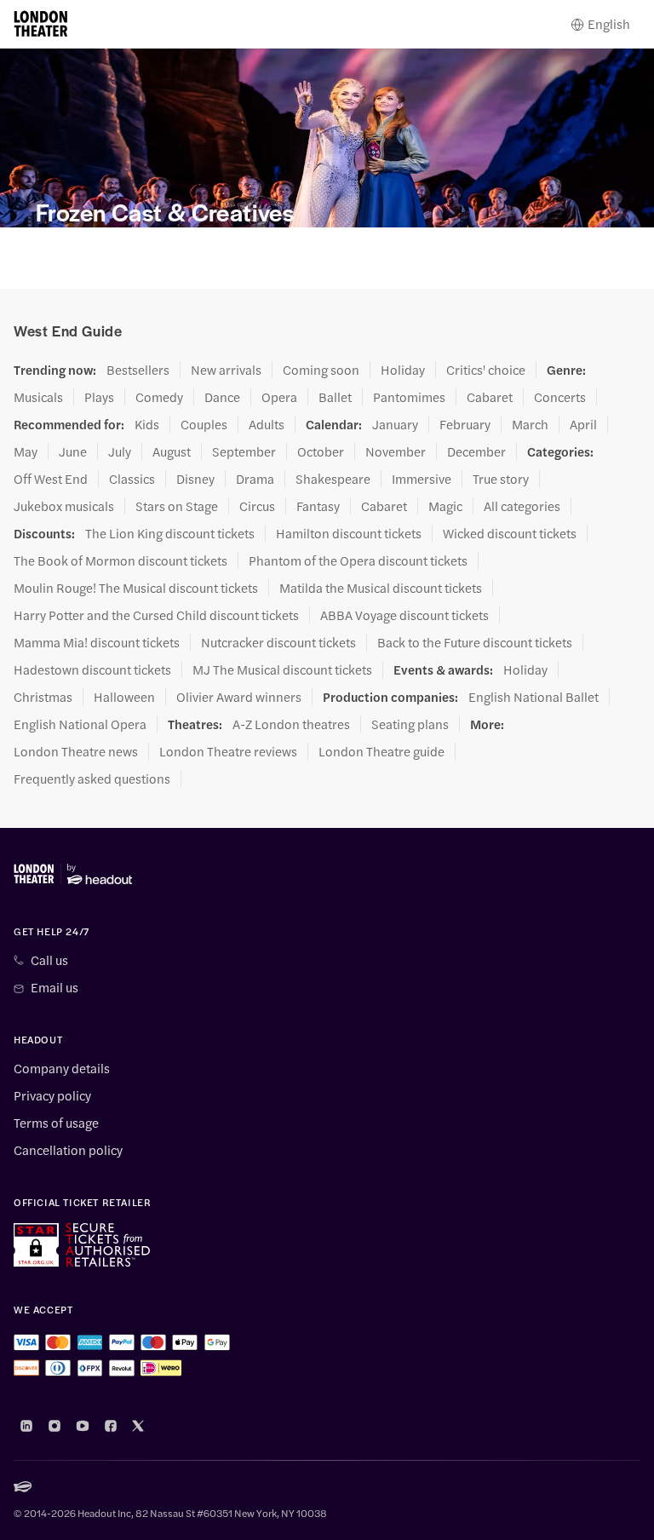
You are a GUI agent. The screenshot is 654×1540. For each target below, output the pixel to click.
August (171, 451)
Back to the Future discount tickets (474, 642)
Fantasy (318, 505)
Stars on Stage (176, 505)
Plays (99, 396)
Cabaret (490, 396)
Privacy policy (52, 1095)
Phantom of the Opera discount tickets (358, 560)
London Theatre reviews (228, 751)
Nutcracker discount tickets (278, 642)
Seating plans (410, 724)
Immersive (421, 478)
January (395, 424)
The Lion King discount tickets (170, 533)
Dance (222, 396)
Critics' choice (485, 369)
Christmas (43, 696)
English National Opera (80, 724)
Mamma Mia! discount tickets (97, 642)
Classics (132, 478)
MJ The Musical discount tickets (282, 669)
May (25, 451)
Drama (255, 478)
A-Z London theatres (291, 724)
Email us (54, 987)
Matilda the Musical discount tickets (380, 587)
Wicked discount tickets (510, 533)
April (583, 424)
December (476, 451)
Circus (257, 505)
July (119, 451)
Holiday (403, 369)
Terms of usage (56, 1122)
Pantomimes (409, 396)
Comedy (159, 396)
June (73, 451)
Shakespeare (332, 478)
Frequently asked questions (92, 778)
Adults (266, 424)
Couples (204, 424)
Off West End (51, 478)
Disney (195, 478)
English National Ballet (533, 696)
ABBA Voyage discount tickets (404, 614)
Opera (279, 396)
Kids (147, 424)
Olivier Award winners (238, 696)
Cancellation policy (68, 1149)
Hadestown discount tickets (92, 669)
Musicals (38, 396)
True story (501, 478)
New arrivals (226, 369)
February (464, 424)
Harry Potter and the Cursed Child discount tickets (156, 614)
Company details (62, 1068)
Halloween (124, 696)
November (395, 451)
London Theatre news (76, 751)
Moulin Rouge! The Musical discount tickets (136, 587)
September (244, 451)
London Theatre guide (381, 751)
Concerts (560, 396)
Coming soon (321, 369)
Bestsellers (137, 369)
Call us (49, 959)
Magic (445, 505)
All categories (522, 505)
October (320, 451)
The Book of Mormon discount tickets (120, 560)
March (530, 424)
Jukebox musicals (64, 505)
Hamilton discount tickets (349, 533)
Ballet (335, 396)
